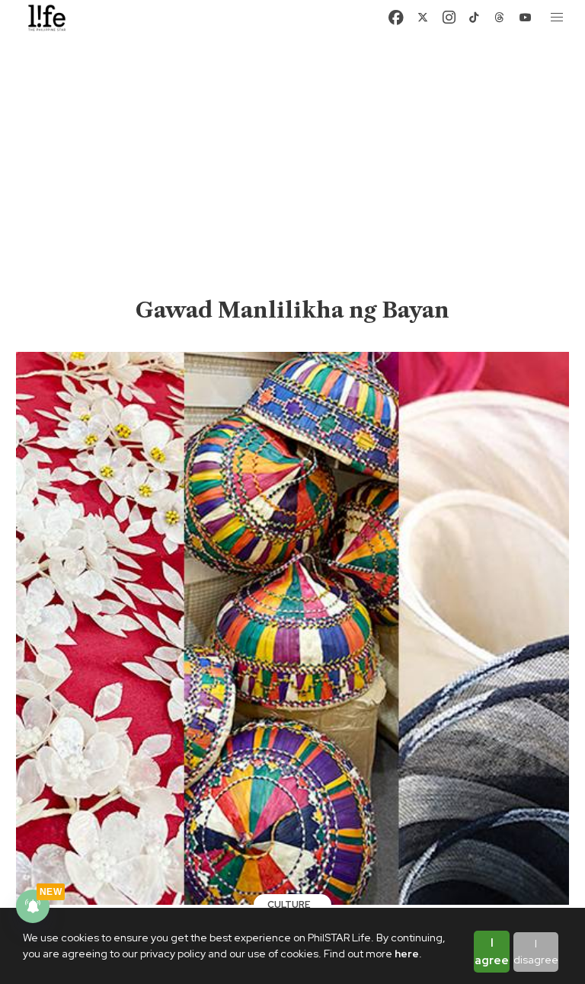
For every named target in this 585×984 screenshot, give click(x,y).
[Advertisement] (293, 181)
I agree (492, 951)
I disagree (535, 951)
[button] (557, 17)
